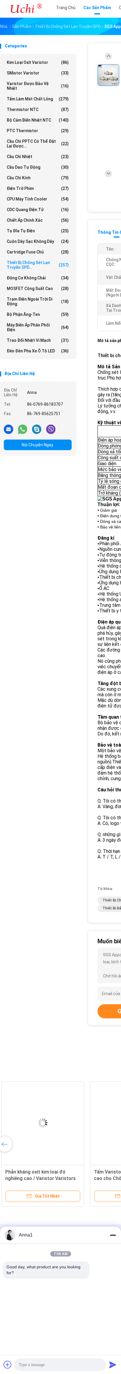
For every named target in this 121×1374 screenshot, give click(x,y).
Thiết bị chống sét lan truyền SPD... (38, 265)
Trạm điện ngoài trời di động (38, 301)
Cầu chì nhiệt (38, 156)
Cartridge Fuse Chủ (38, 252)
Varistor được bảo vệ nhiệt (38, 86)
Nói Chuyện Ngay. (38, 444)
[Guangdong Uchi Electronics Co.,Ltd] (26, 9)
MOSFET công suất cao (38, 288)
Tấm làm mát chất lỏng (38, 99)
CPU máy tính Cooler (38, 199)
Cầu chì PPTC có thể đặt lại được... (38, 143)
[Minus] (112, 1235)
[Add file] (8, 1364)
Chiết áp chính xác (38, 220)
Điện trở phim (38, 188)
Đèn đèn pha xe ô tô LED (38, 351)
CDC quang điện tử (38, 209)
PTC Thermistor (38, 130)
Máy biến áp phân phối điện (38, 327)
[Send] (112, 1364)
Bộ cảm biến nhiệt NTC (38, 120)
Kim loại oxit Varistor (38, 62)
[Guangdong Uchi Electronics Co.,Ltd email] (8, 429)
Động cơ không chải (38, 278)
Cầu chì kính (38, 177)
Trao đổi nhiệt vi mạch (38, 340)
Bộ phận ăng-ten (38, 314)
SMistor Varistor (38, 73)
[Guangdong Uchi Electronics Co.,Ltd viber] (51, 429)
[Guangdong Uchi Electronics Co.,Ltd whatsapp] (22, 429)
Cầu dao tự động (38, 167)
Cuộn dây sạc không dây (38, 241)
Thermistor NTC (38, 109)
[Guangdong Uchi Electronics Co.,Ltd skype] (36, 429)
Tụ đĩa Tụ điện (38, 230)
